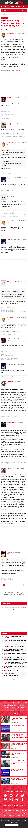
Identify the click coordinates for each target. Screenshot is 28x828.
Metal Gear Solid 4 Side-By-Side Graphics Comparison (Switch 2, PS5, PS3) (14, 658)
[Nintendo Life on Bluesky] (5, 800)
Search (24, 10)
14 (25, 422)
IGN (19, 813)
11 (25, 338)
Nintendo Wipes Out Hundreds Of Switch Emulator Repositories (14, 674)
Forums (4, 10)
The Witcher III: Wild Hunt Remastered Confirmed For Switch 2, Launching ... (15, 654)
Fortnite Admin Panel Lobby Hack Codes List (14, 637)
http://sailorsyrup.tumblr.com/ (9, 190)
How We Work (16, 703)
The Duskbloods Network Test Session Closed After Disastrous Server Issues (15, 663)
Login (24, 607)
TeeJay (9, 123)
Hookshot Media (9, 804)
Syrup (8, 177)
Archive (13, 707)
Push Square (8, 810)
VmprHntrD (10, 381)
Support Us (24, 703)
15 (25, 468)
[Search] (25, 2)
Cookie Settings (20, 707)
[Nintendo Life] (14, 2)
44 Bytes (9, 805)
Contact (6, 705)
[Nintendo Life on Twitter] (22, 796)
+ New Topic (16, 10)
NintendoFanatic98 (12, 195)
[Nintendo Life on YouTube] (11, 796)
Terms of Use (21, 705)
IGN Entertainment (21, 804)
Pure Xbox (15, 810)
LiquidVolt (4, 289)
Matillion (9, 552)
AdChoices (15, 805)
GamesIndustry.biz (12, 815)
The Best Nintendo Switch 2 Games (14, 670)
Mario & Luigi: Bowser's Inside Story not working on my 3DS (13, 23)
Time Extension (23, 810)
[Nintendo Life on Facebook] (22, 800)
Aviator (9, 97)
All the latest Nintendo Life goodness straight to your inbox (14, 821)
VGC (5, 815)
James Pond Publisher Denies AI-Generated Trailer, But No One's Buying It (14, 645)
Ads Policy (6, 707)
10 (25, 317)
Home (3, 12)
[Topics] (2, 2)
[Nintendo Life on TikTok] (16, 796)
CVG (19, 815)
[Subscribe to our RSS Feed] (5, 796)
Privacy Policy (12, 705)
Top (2, 703)
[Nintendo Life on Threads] (16, 800)
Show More (14, 787)
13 (25, 381)
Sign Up (14, 609)
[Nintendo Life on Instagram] (11, 800)
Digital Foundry (4, 813)
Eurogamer (24, 813)
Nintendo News (13, 813)
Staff (10, 703)
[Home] (2, 6)
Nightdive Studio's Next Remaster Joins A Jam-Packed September (14, 650)
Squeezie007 (10, 33)
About (6, 703)
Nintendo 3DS (12, 12)
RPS (23, 815)
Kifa (8, 468)
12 (25, 364)
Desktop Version (14, 710)
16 (25, 552)
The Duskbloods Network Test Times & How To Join (15, 641)
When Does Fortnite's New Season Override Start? (14, 667)
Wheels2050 (10, 422)
